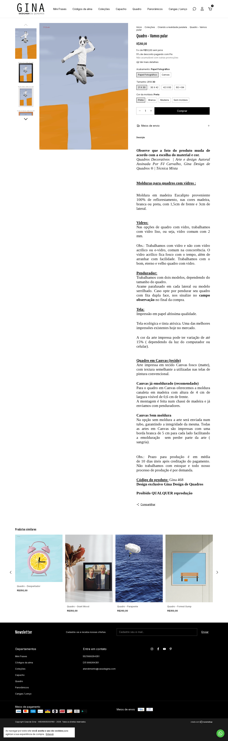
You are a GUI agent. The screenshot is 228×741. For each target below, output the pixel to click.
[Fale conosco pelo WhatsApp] (220, 733)
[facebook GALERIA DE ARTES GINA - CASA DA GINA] (158, 649)
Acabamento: (153, 69)
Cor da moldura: (147, 94)
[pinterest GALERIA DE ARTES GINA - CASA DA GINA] (170, 649)
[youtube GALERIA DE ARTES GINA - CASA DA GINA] (164, 649)
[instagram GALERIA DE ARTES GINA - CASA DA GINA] (152, 649)
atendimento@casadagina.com (99, 668)
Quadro (137, 9)
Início (139, 27)
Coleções (104, 9)
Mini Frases (59, 9)
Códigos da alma (82, 9)
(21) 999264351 (91, 662)
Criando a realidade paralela (172, 27)
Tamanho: (145, 81)
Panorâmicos (155, 9)
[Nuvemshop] (202, 722)
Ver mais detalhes (149, 62)
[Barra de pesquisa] (194, 9)
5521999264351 (91, 656)
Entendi (50, 734)
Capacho (121, 9)
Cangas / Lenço (178, 9)
